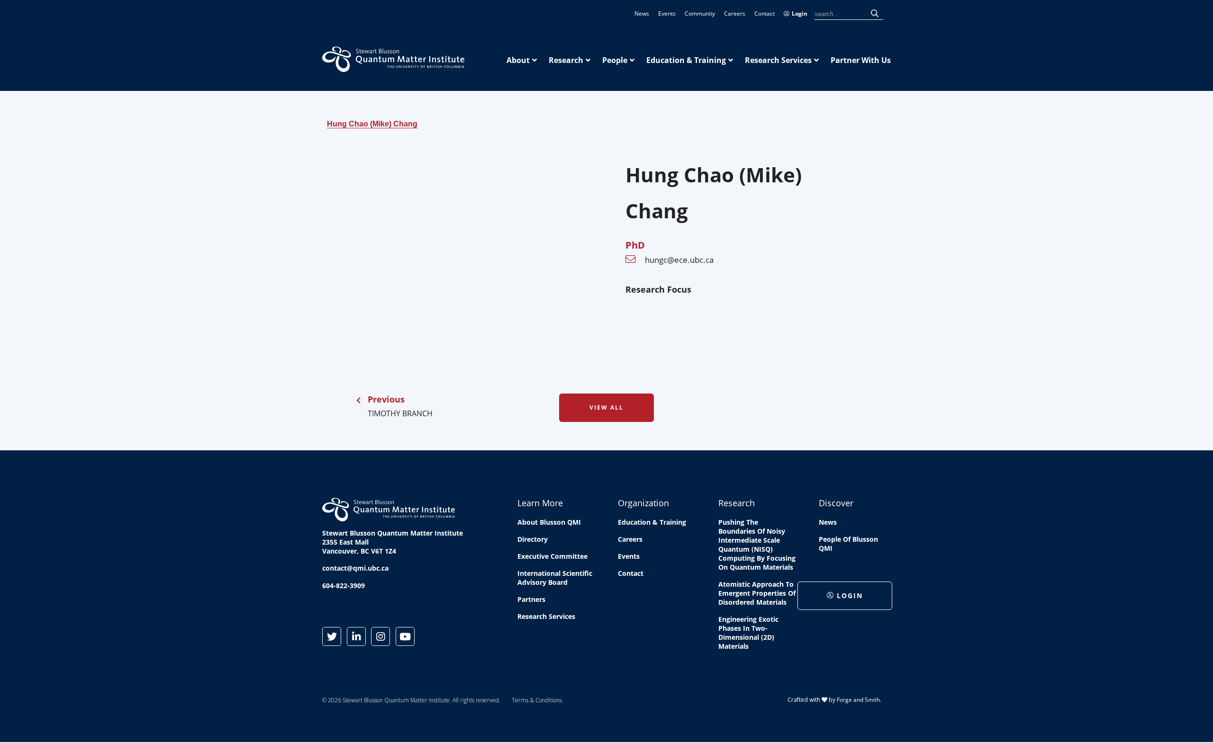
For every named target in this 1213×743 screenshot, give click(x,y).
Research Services (778, 60)
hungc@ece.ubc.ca (679, 259)
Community (700, 13)
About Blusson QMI (549, 522)
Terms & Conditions (537, 700)
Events (667, 13)
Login (799, 13)
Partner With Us (861, 60)
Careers (734, 13)
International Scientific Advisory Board (554, 578)
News (641, 13)
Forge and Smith (858, 700)
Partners (531, 599)
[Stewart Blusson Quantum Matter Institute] (393, 67)
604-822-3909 (343, 585)
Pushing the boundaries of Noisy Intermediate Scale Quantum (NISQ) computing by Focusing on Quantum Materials (757, 545)
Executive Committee (552, 556)
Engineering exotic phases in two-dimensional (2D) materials (748, 633)
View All (606, 407)
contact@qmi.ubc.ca (355, 568)
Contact (764, 13)
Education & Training (686, 60)
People (614, 60)
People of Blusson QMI (848, 544)
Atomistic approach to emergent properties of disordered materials (757, 593)
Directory (532, 539)
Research (566, 60)
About (518, 60)
